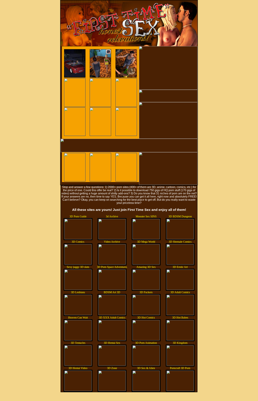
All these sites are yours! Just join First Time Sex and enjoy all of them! (129, 210)
